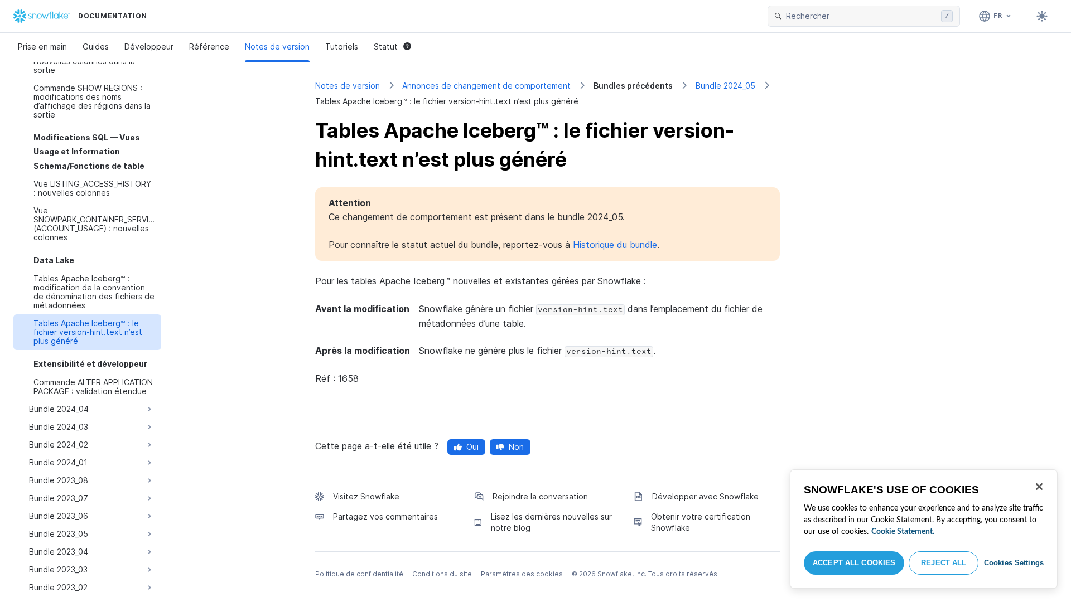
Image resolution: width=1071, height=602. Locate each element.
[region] (924, 529)
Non (516, 447)
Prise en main (42, 46)
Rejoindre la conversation (540, 496)
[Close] (1039, 486)
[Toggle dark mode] (1042, 16)
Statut (386, 46)
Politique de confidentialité (359, 574)
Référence (209, 46)
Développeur (148, 46)
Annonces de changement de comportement (486, 85)
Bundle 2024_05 (725, 85)
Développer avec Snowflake (705, 496)
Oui (472, 447)
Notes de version (277, 46)
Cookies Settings (1014, 563)
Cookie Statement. (902, 532)
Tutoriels (341, 46)
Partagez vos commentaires (385, 516)
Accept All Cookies (854, 563)
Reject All (943, 563)
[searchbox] (861, 16)
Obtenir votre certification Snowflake (700, 522)
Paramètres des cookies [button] (522, 574)
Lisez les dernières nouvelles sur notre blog (551, 522)
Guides (96, 46)
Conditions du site (442, 574)
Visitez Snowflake (366, 496)
